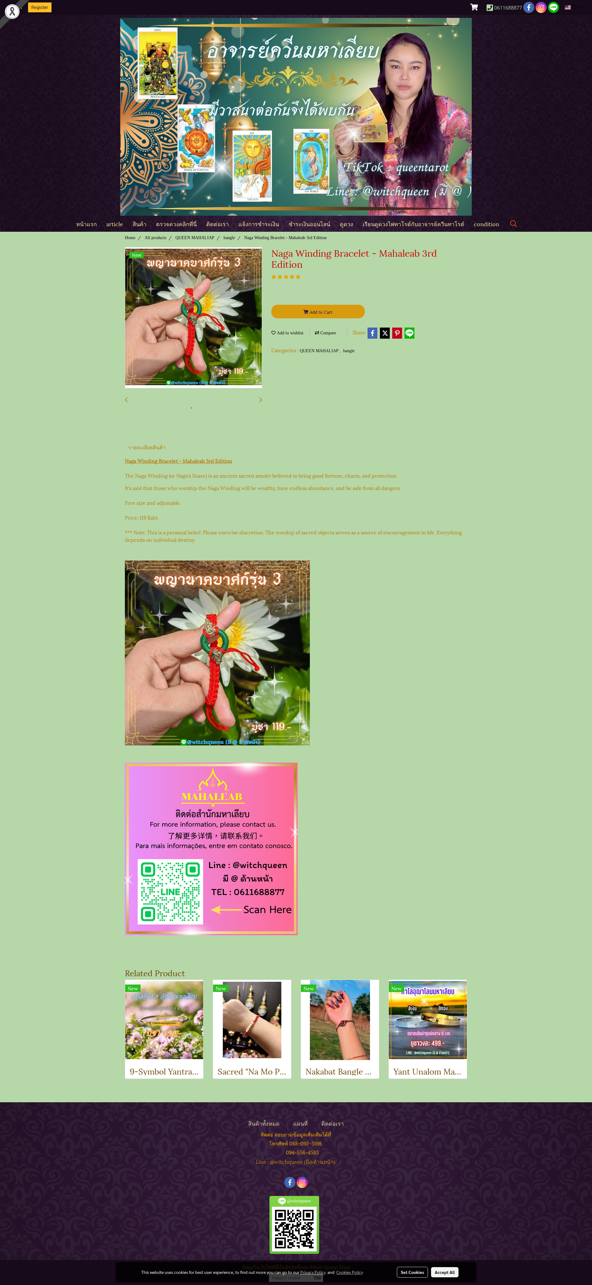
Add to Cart (320, 311)
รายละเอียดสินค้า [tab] (147, 447)
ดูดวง (346, 223)
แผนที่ (300, 1123)
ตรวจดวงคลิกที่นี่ (176, 223)
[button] (513, 224)
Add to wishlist (289, 333)
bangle (349, 351)
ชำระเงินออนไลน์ (309, 223)
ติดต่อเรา (217, 223)
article (114, 223)
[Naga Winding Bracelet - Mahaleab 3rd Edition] (193, 318)
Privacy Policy (313, 1272)
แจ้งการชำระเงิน (258, 223)
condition (486, 223)
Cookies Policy (349, 1272)
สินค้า (139, 223)
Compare (327, 333)
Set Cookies (412, 1272)
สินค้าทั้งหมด (264, 1123)
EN (575, 7)
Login (16, 7)
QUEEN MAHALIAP (319, 351)
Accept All (445, 1272)
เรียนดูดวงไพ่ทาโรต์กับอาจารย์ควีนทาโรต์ (413, 223)
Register (39, 7)
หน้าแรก (86, 223)
